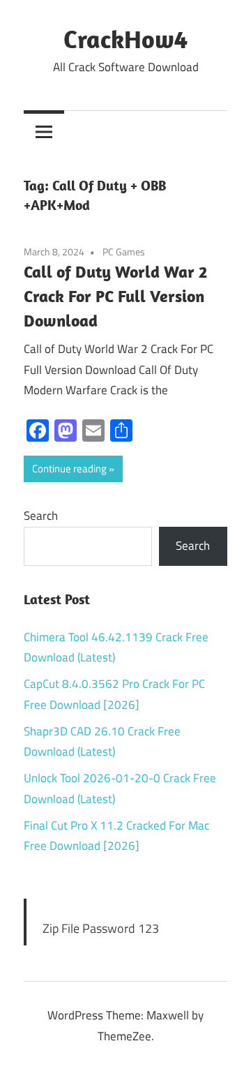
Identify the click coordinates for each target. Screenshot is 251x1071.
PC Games (123, 251)
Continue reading (69, 468)
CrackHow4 (125, 38)
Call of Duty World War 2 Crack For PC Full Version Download (115, 296)
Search (41, 516)
